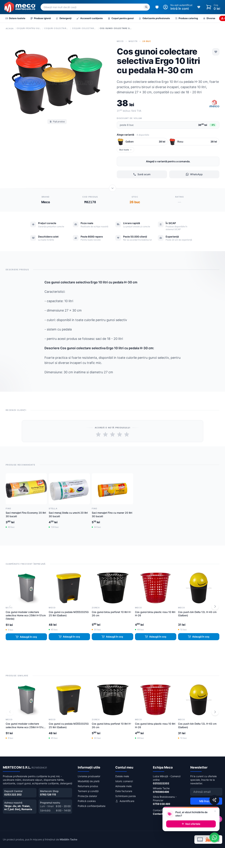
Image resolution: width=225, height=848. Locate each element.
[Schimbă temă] (157, 7)
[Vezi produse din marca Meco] (214, 104)
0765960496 (161, 791)
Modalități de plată (88, 781)
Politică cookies (87, 801)
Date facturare (123, 791)
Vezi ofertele (192, 823)
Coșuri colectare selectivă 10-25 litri (84, 28)
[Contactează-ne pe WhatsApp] (214, 837)
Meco (120, 41)
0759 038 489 (161, 803)
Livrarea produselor (89, 776)
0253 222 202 (13, 794)
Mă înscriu (206, 801)
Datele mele (122, 776)
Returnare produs (88, 786)
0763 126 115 (48, 794)
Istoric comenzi (124, 781)
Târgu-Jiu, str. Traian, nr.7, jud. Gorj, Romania (18, 807)
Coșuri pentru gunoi (29, 28)
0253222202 (161, 783)
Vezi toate (124, 149)
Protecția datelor (87, 796)
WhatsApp (196, 174)
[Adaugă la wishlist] (215, 51)
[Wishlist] (198, 7)
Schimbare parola (125, 796)
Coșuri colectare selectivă (56, 28)
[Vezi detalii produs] (112, 188)
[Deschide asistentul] (214, 800)
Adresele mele (123, 786)
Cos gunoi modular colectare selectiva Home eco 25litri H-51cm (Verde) (26, 615)
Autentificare (127, 801)
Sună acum (143, 174)
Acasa (10, 28)
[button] (215, 606)
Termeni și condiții (88, 791)
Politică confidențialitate (91, 805)
